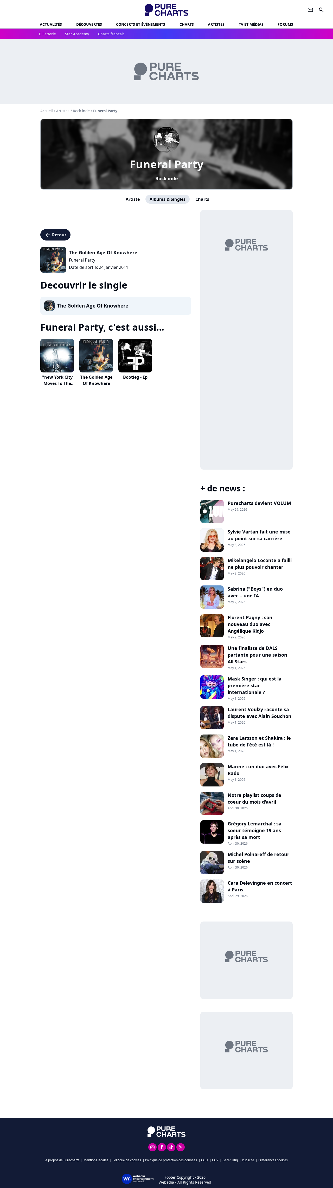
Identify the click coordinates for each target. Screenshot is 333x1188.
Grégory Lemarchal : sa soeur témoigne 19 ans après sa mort (254, 830)
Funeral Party (166, 164)
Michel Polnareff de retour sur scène (258, 857)
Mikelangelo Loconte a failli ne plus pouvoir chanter (260, 563)
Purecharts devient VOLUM (259, 503)
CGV (215, 1160)
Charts (187, 24)
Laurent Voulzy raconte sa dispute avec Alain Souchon (259, 712)
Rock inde (166, 178)
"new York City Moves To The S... (57, 383)
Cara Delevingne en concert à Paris (260, 886)
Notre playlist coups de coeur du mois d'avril (254, 798)
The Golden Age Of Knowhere (96, 380)
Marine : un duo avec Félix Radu (258, 769)
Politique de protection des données (171, 1160)
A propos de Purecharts (62, 1160)
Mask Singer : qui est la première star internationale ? (254, 685)
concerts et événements (140, 24)
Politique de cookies (126, 1160)
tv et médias (251, 24)
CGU (204, 1160)
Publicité (248, 1160)
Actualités (51, 24)
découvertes (89, 24)
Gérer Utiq (230, 1160)
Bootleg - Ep (135, 377)
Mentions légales (96, 1160)
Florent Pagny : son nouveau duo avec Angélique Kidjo (250, 624)
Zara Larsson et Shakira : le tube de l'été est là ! (259, 741)
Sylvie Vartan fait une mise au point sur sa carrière (259, 535)
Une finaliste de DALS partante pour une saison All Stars (257, 655)
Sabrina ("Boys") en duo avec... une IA (255, 592)
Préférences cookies (273, 1160)
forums (285, 24)
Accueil (46, 110)
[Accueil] (167, 10)
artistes (216, 24)
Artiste (133, 199)
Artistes (62, 110)
